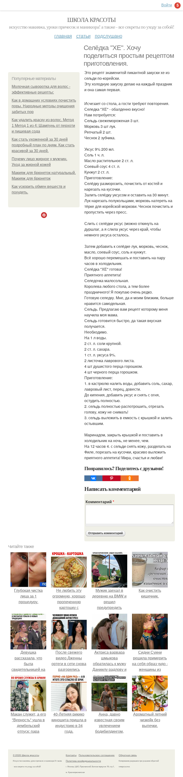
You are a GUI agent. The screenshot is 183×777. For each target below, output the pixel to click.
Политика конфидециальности (83, 760)
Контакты (71, 755)
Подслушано (108, 35)
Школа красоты (91, 19)
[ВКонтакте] (93, 478)
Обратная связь (128, 755)
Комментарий (100, 501)
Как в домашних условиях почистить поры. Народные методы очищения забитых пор (44, 106)
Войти (166, 5)
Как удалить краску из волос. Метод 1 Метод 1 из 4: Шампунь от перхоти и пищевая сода (43, 125)
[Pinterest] (111, 478)
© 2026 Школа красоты (26, 755)
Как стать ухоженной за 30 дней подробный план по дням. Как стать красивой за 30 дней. (43, 145)
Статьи (83, 35)
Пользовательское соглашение (97, 755)
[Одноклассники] (130, 478)
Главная (63, 35)
